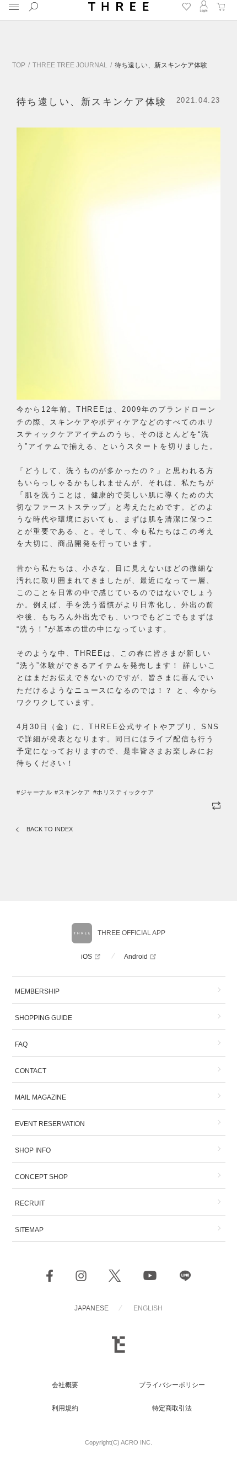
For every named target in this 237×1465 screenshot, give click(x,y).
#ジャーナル (34, 792)
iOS (86, 956)
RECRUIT (30, 1203)
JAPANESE (91, 1308)
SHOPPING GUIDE (43, 1018)
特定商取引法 (172, 1408)
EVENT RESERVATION (50, 1124)
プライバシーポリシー (172, 1385)
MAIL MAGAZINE (40, 1097)
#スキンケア (72, 792)
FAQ (21, 1044)
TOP (18, 65)
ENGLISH (148, 1308)
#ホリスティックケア (123, 792)
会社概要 (65, 1385)
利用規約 (65, 1408)
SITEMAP (29, 1230)
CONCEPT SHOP (41, 1177)
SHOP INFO (33, 1150)
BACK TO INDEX (49, 829)
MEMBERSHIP (37, 991)
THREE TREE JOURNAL (70, 65)
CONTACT (30, 1071)
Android (136, 956)
